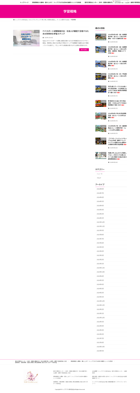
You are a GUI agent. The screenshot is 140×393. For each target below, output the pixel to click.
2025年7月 (100, 239)
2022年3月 (100, 330)
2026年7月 (100, 193)
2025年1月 (100, 263)
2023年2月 (100, 309)
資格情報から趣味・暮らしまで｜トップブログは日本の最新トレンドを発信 (92, 361)
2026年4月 (100, 205)
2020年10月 (101, 347)
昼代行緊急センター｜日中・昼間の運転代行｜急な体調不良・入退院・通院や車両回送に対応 (41, 361)
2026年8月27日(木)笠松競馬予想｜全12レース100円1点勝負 (117, 115)
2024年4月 (100, 284)
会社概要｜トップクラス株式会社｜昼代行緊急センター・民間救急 (109, 372)
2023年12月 (101, 301)
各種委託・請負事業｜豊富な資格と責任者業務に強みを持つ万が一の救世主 (36, 362)
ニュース (99, 174)
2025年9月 (100, 230)
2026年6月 (100, 197)
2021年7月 (100, 338)
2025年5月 (100, 247)
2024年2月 (100, 293)
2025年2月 (100, 259)
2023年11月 (101, 305)
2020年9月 (100, 351)
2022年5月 (100, 322)
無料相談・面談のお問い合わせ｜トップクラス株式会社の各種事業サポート (109, 377)
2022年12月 (101, 317)
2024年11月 (101, 268)
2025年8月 (100, 234)
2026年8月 (100, 189)
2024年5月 (100, 280)
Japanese (117, 1)
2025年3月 (100, 255)
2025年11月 (101, 226)
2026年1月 (100, 218)
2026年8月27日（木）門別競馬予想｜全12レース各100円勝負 (117, 76)
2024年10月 (101, 272)
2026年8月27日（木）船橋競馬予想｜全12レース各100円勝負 (117, 63)
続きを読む (84, 49)
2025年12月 (101, 222)
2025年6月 (100, 243)
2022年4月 (100, 326)
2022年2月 (100, 334)
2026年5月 (100, 201)
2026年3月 (100, 210)
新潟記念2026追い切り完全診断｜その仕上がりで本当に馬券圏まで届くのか (117, 103)
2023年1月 (100, 313)
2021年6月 (100, 342)
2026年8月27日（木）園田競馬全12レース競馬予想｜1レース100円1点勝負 (117, 128)
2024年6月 (100, 276)
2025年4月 (100, 251)
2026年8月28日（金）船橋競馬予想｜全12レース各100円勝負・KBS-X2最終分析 (117, 36)
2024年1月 (100, 297)
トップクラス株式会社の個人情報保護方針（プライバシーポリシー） (109, 382)
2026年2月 (100, 214)
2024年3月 (100, 288)
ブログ (99, 178)
